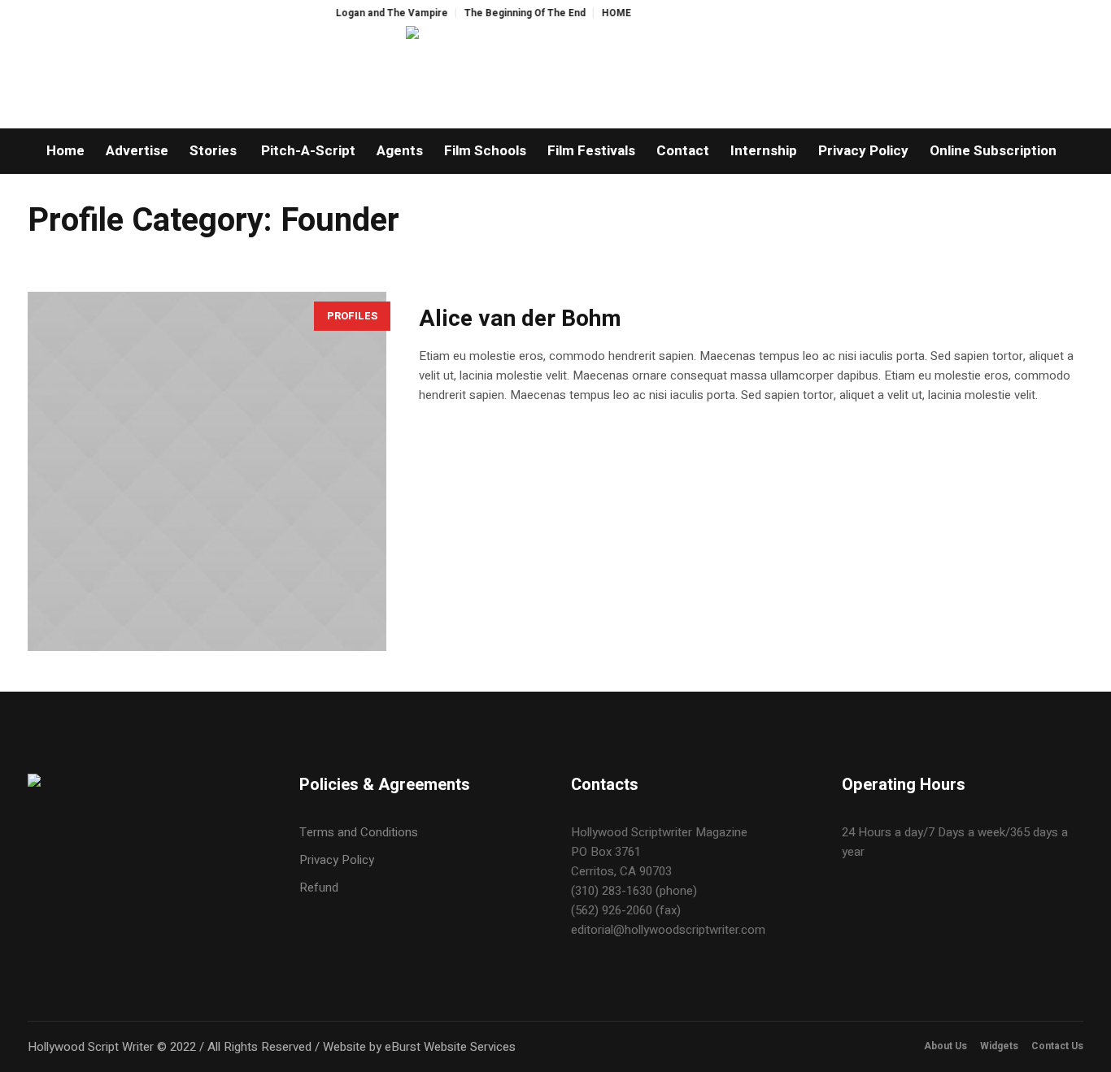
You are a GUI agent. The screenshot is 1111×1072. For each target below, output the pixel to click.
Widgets (999, 1046)
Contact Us (1057, 1046)
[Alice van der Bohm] (207, 471)
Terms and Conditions (358, 832)
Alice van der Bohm (520, 319)
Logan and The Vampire (375, 13)
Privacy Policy (336, 860)
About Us (945, 1046)
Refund (318, 887)
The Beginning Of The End (508, 13)
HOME (599, 13)
